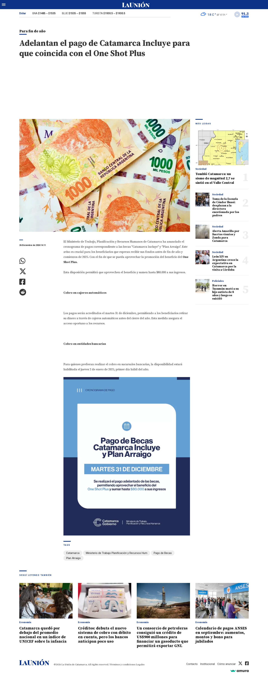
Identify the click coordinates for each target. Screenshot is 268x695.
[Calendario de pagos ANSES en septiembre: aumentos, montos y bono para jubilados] (222, 601)
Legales (140, 664)
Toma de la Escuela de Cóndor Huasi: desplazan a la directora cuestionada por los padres (225, 207)
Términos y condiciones (122, 664)
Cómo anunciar (226, 664)
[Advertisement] (134, 91)
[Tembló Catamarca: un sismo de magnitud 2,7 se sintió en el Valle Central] (222, 147)
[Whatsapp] (38, 261)
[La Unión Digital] (135, 4)
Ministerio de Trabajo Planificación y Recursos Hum (116, 553)
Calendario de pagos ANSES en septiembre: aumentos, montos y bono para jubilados (221, 635)
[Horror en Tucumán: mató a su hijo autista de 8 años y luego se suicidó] (202, 286)
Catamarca (72, 553)
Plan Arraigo (73, 558)
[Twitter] (38, 271)
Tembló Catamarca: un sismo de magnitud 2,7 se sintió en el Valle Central (215, 178)
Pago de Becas (163, 553)
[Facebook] (38, 282)
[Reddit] (38, 292)
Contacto (192, 664)
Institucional (207, 664)
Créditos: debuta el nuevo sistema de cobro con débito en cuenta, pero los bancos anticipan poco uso (104, 635)
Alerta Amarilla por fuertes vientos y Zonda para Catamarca (225, 236)
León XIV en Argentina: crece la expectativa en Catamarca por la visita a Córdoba (225, 263)
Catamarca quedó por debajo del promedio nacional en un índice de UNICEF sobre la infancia (43, 635)
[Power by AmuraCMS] (239, 671)
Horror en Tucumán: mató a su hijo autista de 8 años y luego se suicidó (225, 292)
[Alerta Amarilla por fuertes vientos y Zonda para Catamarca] (202, 232)
